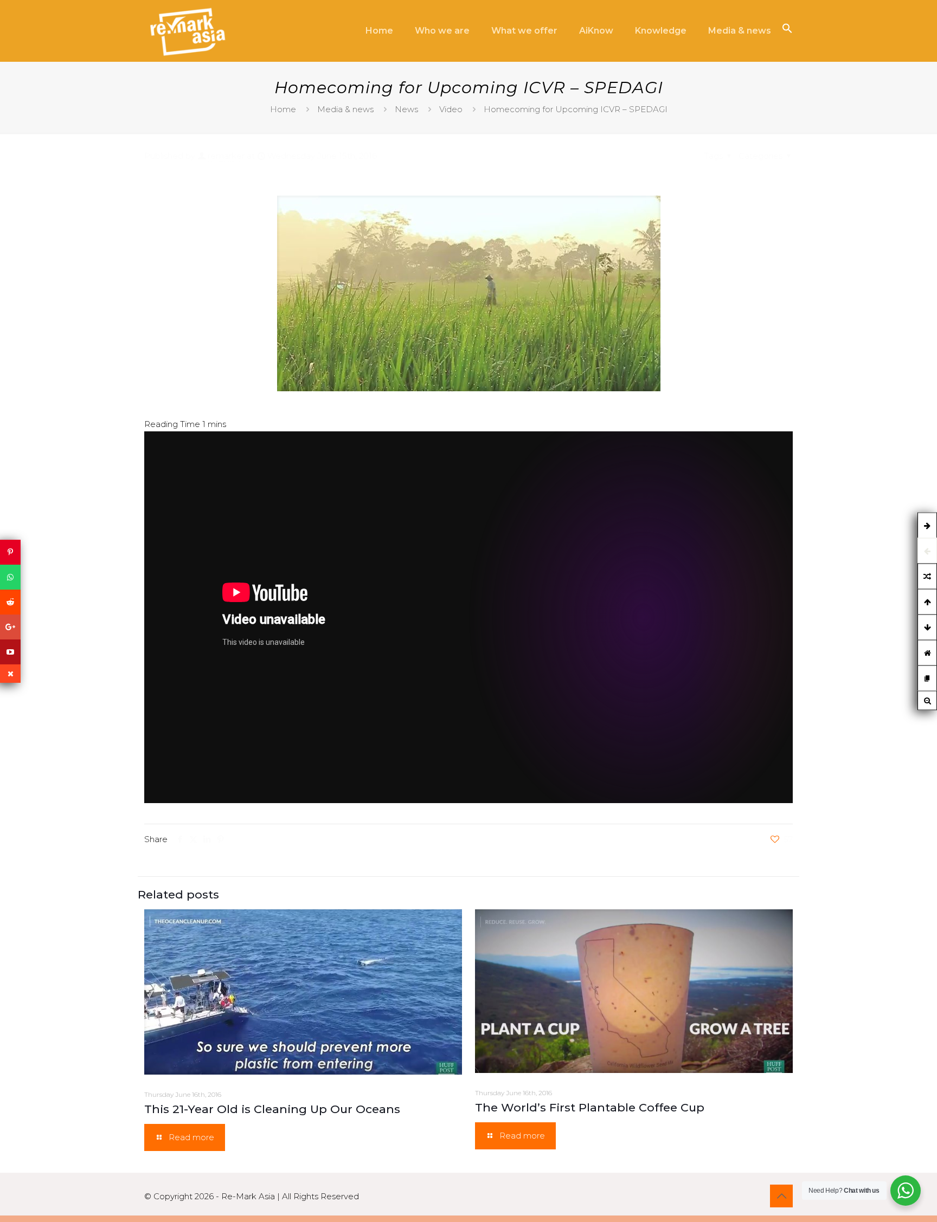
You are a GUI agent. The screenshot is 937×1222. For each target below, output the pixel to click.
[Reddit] (10, 602)
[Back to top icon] (781, 1196)
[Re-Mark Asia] (187, 31)
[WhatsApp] (10, 577)
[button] (787, 30)
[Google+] (10, 627)
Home (283, 109)
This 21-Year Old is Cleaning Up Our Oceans (272, 1109)
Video (451, 109)
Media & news (345, 109)
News (406, 109)
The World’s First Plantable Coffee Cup (589, 1107)
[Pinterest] (10, 552)
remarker (226, 156)
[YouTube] (10, 651)
